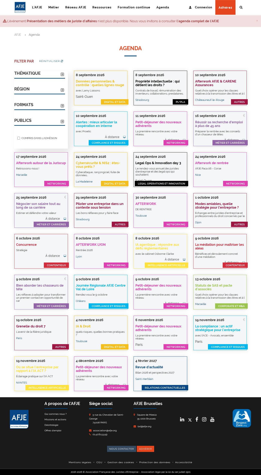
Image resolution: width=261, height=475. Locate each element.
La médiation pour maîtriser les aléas (219, 246)
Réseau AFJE (75, 7)
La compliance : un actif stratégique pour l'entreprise (217, 328)
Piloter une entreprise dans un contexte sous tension (100, 205)
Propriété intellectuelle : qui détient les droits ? (157, 83)
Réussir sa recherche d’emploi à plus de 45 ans (219, 124)
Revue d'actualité (149, 367)
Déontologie (51, 425)
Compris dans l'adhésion (39, 138)
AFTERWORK (145, 204)
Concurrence (26, 245)
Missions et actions (55, 419)
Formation (134, 7)
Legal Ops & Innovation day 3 (158, 163)
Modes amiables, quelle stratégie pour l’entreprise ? (217, 205)
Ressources (102, 7)
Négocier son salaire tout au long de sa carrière (38, 205)
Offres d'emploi (52, 430)
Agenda (162, 7)
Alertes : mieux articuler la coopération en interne (96, 124)
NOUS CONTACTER (121, 448)
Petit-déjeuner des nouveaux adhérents (158, 124)
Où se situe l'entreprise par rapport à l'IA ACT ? (37, 369)
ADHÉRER (145, 448)
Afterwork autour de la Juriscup (41, 163)
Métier (53, 7)
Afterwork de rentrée (212, 163)
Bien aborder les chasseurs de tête (40, 287)
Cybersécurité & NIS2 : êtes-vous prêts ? (98, 165)
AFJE (17, 35)
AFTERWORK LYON (91, 245)
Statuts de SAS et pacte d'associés (213, 287)
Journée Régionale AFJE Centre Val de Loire (101, 287)
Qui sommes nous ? (55, 414)
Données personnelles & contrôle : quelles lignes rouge (100, 83)
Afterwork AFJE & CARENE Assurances (215, 83)
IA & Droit (83, 326)
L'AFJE (37, 7)
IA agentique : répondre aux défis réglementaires (157, 246)
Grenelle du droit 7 (30, 326)
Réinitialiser (50, 61)
